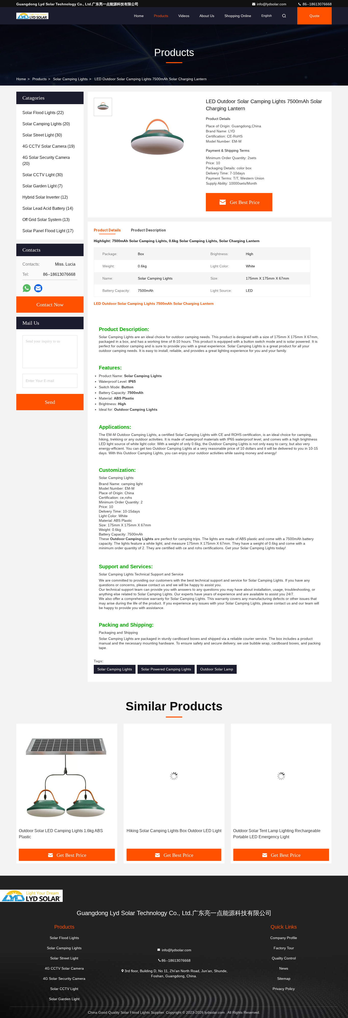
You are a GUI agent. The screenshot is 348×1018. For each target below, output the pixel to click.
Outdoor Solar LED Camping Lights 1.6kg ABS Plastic (61, 834)
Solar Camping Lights (70, 79)
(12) (45, 197)
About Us (206, 16)
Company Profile (283, 938)
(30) (42, 135)
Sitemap (283, 978)
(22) (43, 113)
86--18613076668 (317, 4)
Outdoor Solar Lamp (216, 669)
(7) (42, 186)
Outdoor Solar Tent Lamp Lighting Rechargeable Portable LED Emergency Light (276, 834)
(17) (47, 231)
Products (161, 16)
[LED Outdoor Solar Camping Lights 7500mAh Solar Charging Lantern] (157, 140)
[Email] (38, 288)
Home (139, 16)
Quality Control (284, 958)
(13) (46, 219)
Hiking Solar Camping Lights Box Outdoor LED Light (174, 831)
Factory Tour (284, 948)
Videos (183, 16)
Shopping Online (237, 16)
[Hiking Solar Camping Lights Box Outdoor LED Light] (174, 776)
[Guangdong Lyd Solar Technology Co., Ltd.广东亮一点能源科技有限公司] (32, 16)
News (283, 968)
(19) (48, 146)
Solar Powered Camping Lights (166, 669)
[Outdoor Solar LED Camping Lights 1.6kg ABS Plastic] (67, 776)
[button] (25, 788)
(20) (46, 124)
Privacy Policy (284, 989)
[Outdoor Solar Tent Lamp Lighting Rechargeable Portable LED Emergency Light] (281, 776)
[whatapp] (26, 288)
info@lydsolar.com (272, 4)
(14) (47, 208)
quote (314, 16)
